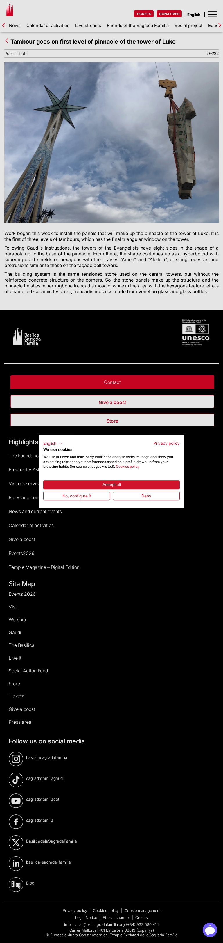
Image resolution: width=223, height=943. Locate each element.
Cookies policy (128, 467)
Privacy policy (166, 443)
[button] (53, 443)
